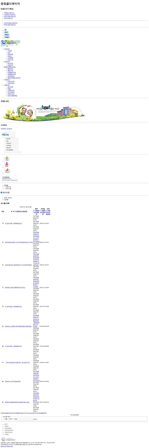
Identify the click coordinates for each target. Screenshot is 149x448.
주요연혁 (10, 54)
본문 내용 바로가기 (10, 16)
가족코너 (7, 79)
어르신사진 (11, 81)
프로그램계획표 (12, 95)
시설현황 (10, 58)
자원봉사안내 (12, 72)
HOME (6, 185)
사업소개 (7, 61)
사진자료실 (11, 92)
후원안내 (10, 69)
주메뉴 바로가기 (9, 13)
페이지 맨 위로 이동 (7, 446)
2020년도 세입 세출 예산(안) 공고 (15, 287)
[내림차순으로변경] (21, 211)
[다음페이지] (42, 413)
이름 (5, 419)
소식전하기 (11, 83)
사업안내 (10, 65)
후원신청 (10, 70)
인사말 (10, 50)
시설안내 (7, 49)
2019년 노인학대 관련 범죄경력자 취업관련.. (18, 326)
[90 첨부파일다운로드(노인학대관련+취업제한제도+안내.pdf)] (36, 326)
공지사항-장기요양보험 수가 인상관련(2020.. (18, 265)
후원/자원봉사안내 (10, 67)
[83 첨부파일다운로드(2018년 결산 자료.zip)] (36, 400)
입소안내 (10, 63)
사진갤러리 (11, 76)
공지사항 (10, 87)
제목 (10, 419)
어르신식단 (11, 94)
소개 (9, 52)
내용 (15, 419)
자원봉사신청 (12, 74)
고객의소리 (11, 90)
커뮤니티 (7, 85)
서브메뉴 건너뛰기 (6, 128)
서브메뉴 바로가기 (10, 14)
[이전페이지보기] (18, 413)
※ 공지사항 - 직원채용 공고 (13, 223)
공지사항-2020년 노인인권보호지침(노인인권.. (19, 242)
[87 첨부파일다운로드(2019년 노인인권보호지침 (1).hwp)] (36, 380)
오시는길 (10, 59)
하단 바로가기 (8, 18)
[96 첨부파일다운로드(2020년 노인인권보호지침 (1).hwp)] (36, 241)
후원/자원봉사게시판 (14, 78)
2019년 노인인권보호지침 (13, 381)
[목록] (6, 199)
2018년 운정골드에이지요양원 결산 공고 (17, 402)
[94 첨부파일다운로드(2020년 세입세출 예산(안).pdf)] (36, 286)
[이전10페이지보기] (7, 413)
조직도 (10, 56)
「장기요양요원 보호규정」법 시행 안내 (17, 362)
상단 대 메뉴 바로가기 (11, 23)
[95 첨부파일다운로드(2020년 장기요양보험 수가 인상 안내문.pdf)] (36, 265)
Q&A (9, 88)
